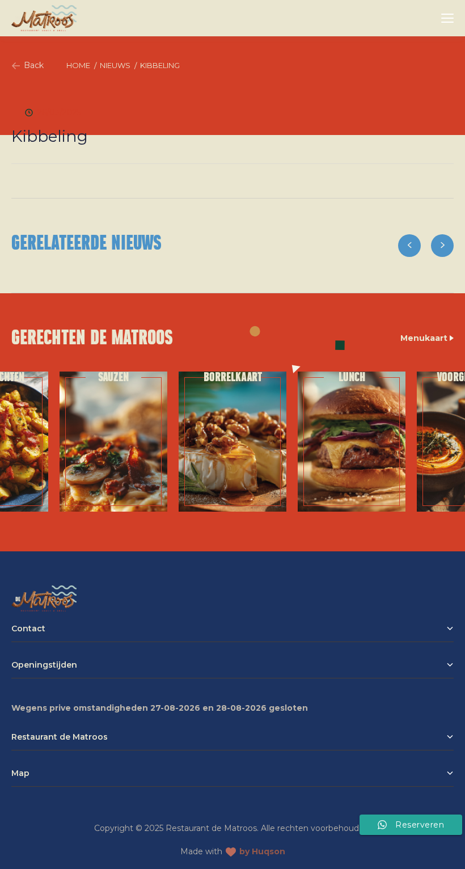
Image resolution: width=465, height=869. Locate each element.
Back (34, 65)
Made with (232, 851)
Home (78, 65)
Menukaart (425, 338)
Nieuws (115, 65)
